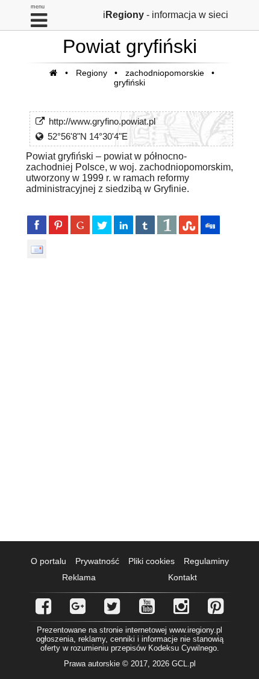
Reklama (79, 577)
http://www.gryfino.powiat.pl (102, 121)
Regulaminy (206, 561)
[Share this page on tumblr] (145, 224)
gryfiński (129, 82)
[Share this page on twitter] (101, 224)
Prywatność (97, 561)
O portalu (48, 561)
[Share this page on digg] (210, 224)
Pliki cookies (151, 561)
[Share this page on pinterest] (58, 224)
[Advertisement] (129, 399)
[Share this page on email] (36, 248)
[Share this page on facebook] (36, 224)
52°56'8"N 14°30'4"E (88, 136)
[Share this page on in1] (166, 224)
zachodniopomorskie (164, 73)
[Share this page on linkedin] (123, 224)
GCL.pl (184, 663)
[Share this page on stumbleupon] (188, 224)
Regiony (91, 73)
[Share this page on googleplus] (80, 224)
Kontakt (182, 577)
